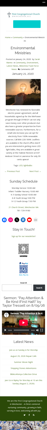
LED (21, 165)
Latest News (12, 65)
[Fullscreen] (41, 330)
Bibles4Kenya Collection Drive (23, 374)
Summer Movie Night (23, 362)
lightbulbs (28, 165)
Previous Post (12, 171)
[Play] (5, 330)
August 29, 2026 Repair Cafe (23, 356)
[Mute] (37, 330)
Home (8, 37)
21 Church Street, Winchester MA (23, 207)
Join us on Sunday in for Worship (23, 350)
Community (18, 37)
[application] (23, 323)
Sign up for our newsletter (23, 236)
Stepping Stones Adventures (23, 368)
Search (23, 282)
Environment (32, 62)
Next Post (35, 171)
